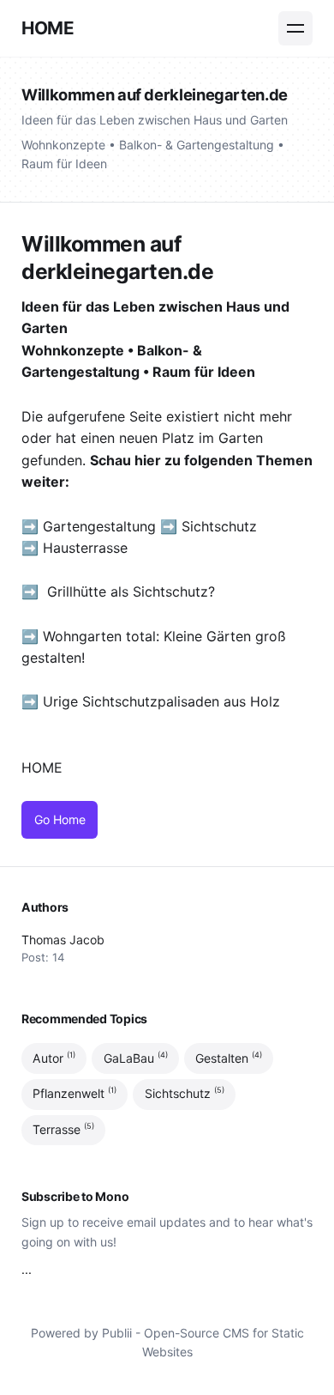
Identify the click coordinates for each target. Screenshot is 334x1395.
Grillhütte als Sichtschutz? (131, 591)
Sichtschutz (219, 526)
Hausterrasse (87, 547)
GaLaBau (136, 1057)
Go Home (60, 819)
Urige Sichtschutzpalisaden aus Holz (161, 701)
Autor (54, 1057)
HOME (47, 28)
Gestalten (228, 1057)
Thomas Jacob (62, 939)
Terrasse (63, 1129)
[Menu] (295, 28)
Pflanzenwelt (74, 1093)
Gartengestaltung (99, 526)
